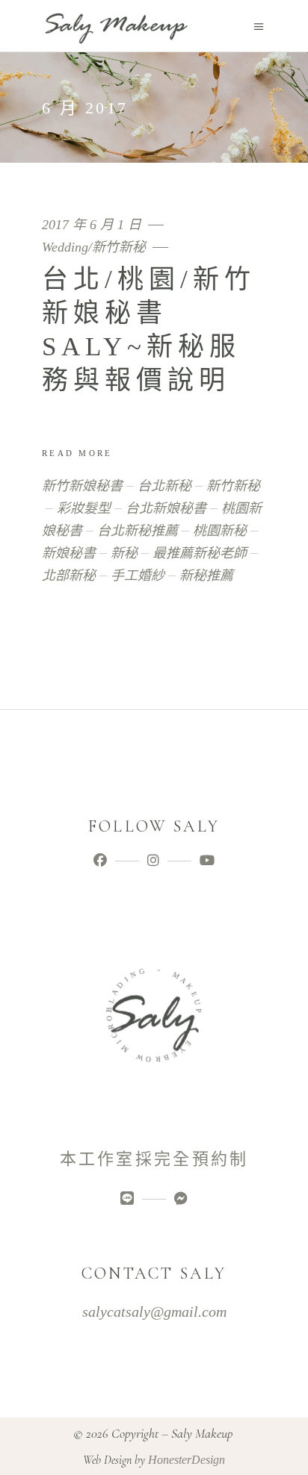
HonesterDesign (186, 1459)
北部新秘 (69, 575)
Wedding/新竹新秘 (94, 247)
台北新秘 (164, 485)
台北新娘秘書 (166, 508)
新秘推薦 (206, 575)
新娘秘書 (69, 553)
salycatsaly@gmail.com (154, 1311)
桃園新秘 (220, 530)
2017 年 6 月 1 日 (93, 225)
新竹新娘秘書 (82, 485)
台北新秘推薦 (137, 530)
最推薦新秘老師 (200, 553)
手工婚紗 (137, 575)
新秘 (124, 553)
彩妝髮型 (84, 508)
